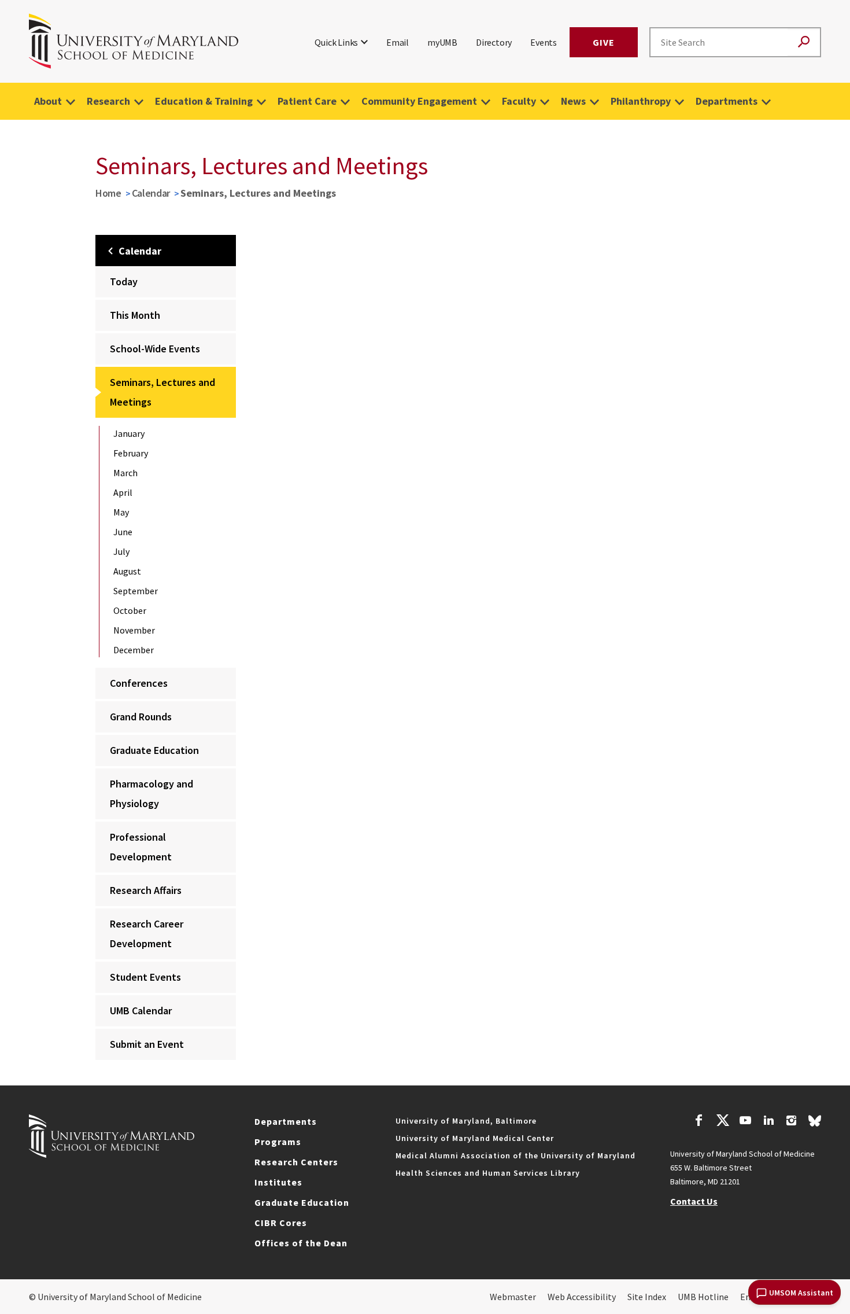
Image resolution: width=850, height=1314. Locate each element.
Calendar (151, 193)
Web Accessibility (582, 1296)
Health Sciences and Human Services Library (488, 1173)
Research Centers (296, 1162)
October (129, 610)
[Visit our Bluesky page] (814, 1123)
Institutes (278, 1182)
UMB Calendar (141, 1010)
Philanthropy (641, 101)
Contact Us (694, 1201)
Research (108, 101)
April (122, 492)
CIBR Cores (280, 1222)
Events (543, 42)
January (129, 433)
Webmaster (513, 1296)
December (133, 650)
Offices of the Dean (301, 1243)
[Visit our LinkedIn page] (768, 1122)
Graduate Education (154, 750)
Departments (726, 101)
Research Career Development (146, 933)
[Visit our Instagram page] (791, 1122)
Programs (277, 1141)
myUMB (442, 42)
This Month (135, 315)
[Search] (804, 42)
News (573, 101)
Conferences (139, 683)
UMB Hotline (703, 1296)
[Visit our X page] (722, 1122)
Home (108, 193)
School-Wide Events (155, 348)
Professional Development (141, 846)
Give (604, 42)
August (127, 571)
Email (397, 42)
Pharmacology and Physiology (151, 793)
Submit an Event (147, 1044)
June (122, 532)
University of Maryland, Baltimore (466, 1121)
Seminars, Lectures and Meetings (162, 392)
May (121, 512)
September (135, 591)
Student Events (145, 977)
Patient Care (307, 101)
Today (124, 281)
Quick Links (336, 42)
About (48, 101)
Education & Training (204, 101)
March (125, 473)
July (121, 551)
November (134, 630)
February (130, 453)
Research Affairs (146, 890)
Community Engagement (419, 101)
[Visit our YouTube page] (745, 1122)
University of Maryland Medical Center (475, 1138)
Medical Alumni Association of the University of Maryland (515, 1155)
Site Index (646, 1296)
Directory (494, 42)
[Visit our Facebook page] (699, 1122)
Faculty (519, 101)
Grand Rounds (141, 716)
